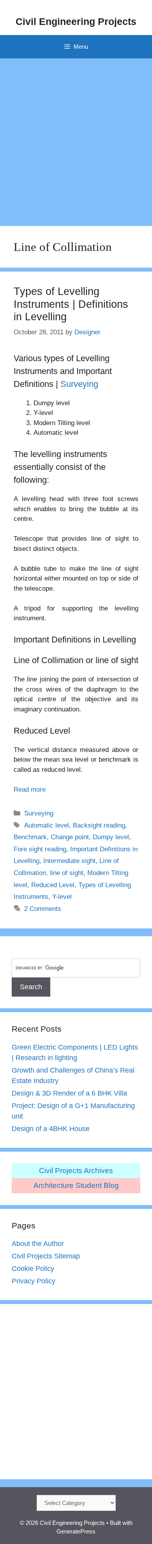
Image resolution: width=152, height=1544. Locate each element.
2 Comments (42, 908)
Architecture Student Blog (76, 1185)
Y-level (62, 896)
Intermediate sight (69, 861)
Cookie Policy (33, 1268)
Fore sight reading (40, 849)
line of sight (66, 873)
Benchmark (30, 837)
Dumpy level (111, 837)
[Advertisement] (76, 138)
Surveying (79, 384)
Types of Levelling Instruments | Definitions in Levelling (71, 304)
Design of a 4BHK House (51, 1129)
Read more (30, 789)
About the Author (38, 1244)
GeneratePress (76, 1531)
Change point (70, 837)
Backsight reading (99, 825)
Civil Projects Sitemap (46, 1256)
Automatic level (46, 825)
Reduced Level (52, 885)
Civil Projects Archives (76, 1170)
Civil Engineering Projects (76, 21)
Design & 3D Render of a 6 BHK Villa (69, 1093)
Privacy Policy (33, 1281)
